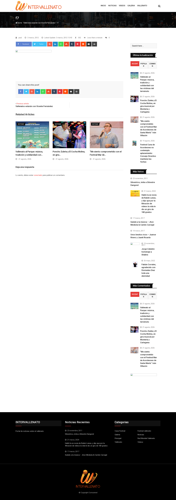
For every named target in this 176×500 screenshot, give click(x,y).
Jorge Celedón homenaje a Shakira (148, 252)
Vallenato (142, 6)
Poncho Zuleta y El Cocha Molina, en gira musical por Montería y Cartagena (148, 106)
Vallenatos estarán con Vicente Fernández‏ (39, 23)
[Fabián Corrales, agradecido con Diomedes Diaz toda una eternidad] (135, 264)
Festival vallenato (144, 431)
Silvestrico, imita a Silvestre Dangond (79, 434)
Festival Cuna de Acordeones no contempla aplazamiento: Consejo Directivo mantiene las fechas (148, 153)
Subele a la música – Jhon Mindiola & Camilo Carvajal (86, 455)
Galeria (131, 6)
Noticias (112, 6)
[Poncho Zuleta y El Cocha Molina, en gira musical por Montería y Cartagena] (134, 99)
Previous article (23, 104)
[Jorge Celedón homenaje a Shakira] (135, 246)
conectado (38, 175)
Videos (122, 6)
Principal (118, 438)
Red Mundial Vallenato (146, 438)
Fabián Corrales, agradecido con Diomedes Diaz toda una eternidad (149, 270)
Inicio (103, 6)
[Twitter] (26, 91)
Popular (143, 65)
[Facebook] (20, 91)
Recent (135, 64)
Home (19, 23)
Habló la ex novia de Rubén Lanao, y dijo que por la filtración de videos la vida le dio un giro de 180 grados (149, 203)
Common (152, 65)
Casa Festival (120, 431)
